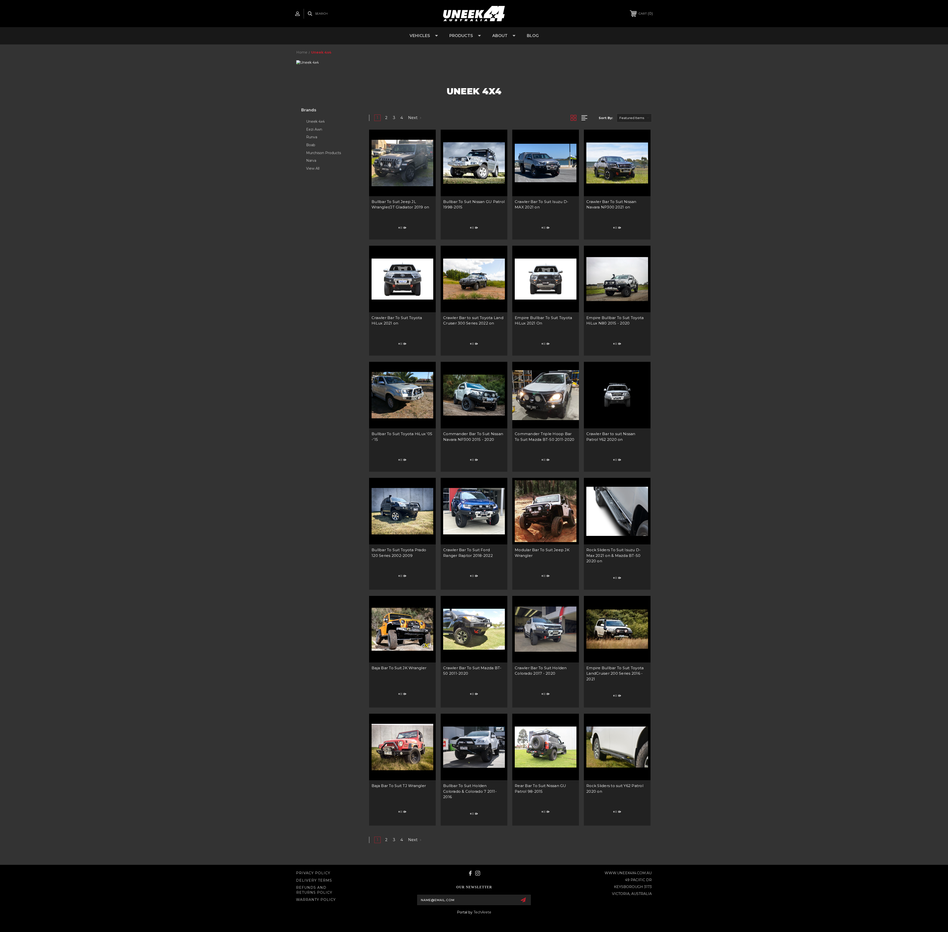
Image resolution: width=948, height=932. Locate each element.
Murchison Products (323, 153)
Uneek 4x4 (315, 121)
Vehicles (420, 35)
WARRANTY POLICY (316, 899)
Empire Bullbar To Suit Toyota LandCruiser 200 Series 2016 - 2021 (615, 673)
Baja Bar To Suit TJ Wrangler (399, 785)
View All (312, 168)
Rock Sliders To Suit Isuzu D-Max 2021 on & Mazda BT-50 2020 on (613, 555)
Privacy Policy (313, 873)
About (500, 35)
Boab (310, 145)
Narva (311, 160)
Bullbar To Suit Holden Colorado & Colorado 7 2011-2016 (470, 791)
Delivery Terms (314, 880)
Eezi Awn (314, 129)
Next (413, 117)
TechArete (482, 912)
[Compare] (426, 152)
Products (461, 35)
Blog (533, 35)
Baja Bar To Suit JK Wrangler (399, 668)
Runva (311, 137)
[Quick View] (426, 140)
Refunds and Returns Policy (314, 890)
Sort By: (606, 118)
